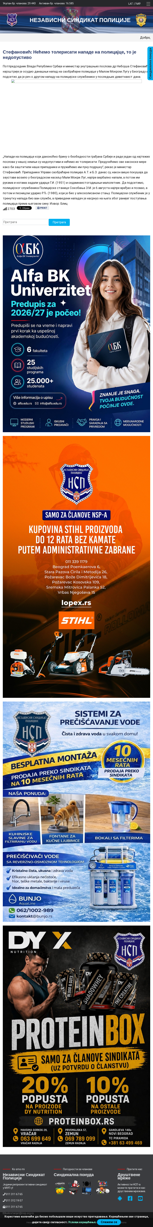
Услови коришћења (82, 1222)
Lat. (130, 3)
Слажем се (109, 1222)
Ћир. (138, 3)
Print (43, 208)
